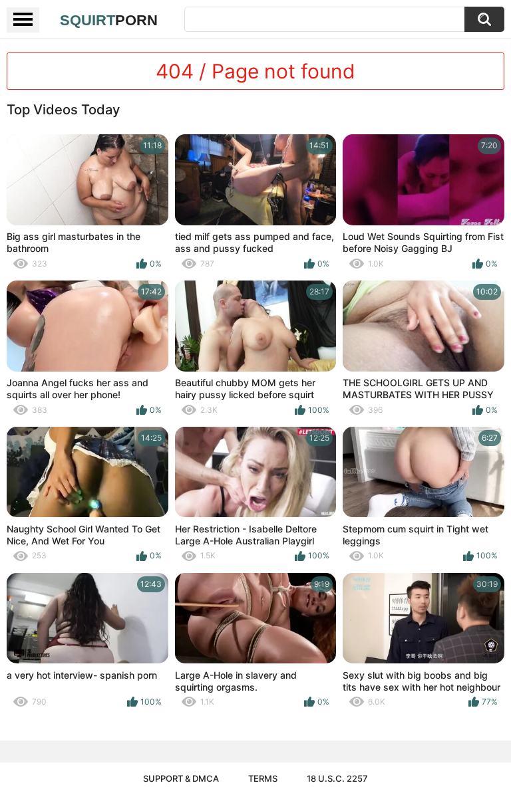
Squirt (109, 20)
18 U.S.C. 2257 (337, 778)
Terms (262, 778)
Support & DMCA (181, 778)
